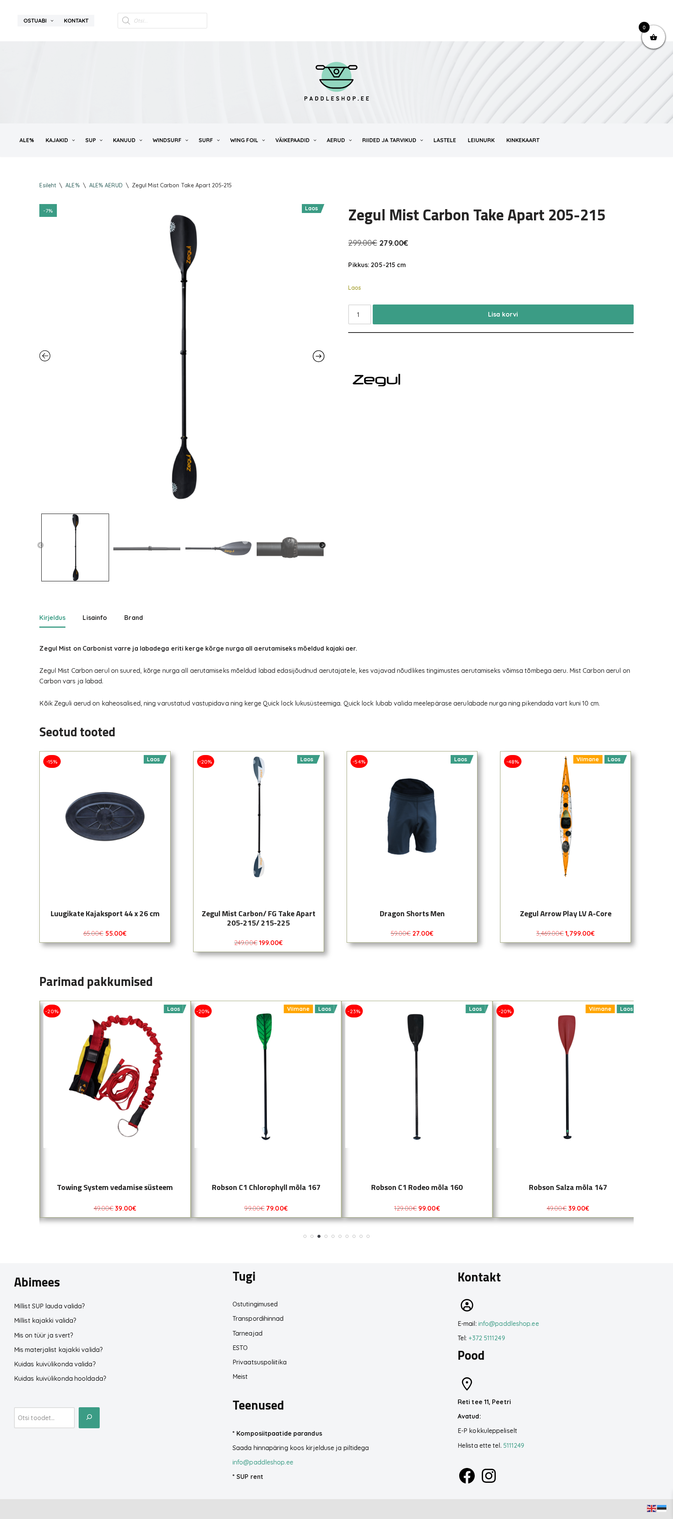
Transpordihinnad (258, 1318)
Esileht (47, 185)
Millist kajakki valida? (45, 1320)
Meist (240, 1376)
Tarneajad (248, 1333)
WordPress (78, 1509)
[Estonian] (662, 1508)
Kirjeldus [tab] (52, 617)
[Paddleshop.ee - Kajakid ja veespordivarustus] (336, 82)
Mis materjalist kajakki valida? (58, 1350)
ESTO (240, 1348)
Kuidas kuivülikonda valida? (55, 1364)
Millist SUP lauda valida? (49, 1306)
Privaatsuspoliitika (260, 1362)
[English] (652, 1508)
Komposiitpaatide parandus (279, 1433)
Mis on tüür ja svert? (43, 1335)
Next (322, 545)
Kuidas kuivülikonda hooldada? (60, 1378)
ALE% (72, 185)
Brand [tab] (133, 617)
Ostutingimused (255, 1304)
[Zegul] (377, 381)
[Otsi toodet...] (89, 1417)
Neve (13, 1509)
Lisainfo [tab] (95, 617)
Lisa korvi (503, 314)
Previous (40, 545)
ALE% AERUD (106, 185)
